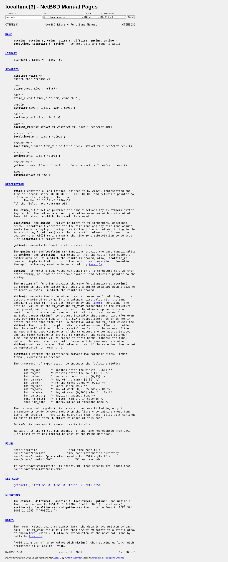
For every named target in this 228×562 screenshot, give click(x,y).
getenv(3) (21, 485)
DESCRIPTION (14, 184)
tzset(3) (95, 264)
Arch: (90, 14)
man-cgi (97, 557)
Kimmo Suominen (73, 557)
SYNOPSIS (12, 69)
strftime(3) (41, 485)
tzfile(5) (92, 485)
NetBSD (57, 557)
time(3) (98, 302)
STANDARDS (12, 494)
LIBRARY (11, 53)
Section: (49, 14)
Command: (12, 14)
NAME (8, 34)
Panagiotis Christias (114, 557)
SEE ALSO (12, 478)
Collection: (107, 14)
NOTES (9, 520)
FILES (9, 443)
